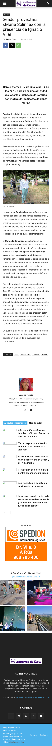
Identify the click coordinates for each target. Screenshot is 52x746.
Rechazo (44, 735)
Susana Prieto (11, 39)
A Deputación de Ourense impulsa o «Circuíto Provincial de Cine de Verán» (33, 433)
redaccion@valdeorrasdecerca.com (32, 697)
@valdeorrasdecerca (26, 576)
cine (16, 354)
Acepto (33, 735)
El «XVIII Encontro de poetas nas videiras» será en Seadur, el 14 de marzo (33, 459)
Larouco (36, 354)
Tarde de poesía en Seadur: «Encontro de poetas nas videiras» (32, 446)
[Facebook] (5, 45)
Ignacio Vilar (25, 354)
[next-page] (9, 512)
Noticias (6, 15)
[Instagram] (26, 410)
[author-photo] (26, 391)
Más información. (16, 742)
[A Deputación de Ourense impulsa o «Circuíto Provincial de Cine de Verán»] (10, 433)
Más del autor (35, 423)
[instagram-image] (12, 592)
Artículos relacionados (15, 423)
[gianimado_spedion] (26, 560)
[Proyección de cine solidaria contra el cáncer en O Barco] (10, 473)
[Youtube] (32, 410)
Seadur (44, 354)
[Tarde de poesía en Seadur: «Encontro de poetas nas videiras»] (10, 446)
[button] (4, 3)
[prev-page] (4, 512)
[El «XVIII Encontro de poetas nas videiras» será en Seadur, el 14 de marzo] (10, 460)
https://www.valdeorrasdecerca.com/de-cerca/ (26, 399)
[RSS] (26, 716)
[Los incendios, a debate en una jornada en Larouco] (10, 486)
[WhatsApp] (18, 45)
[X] (12, 45)
